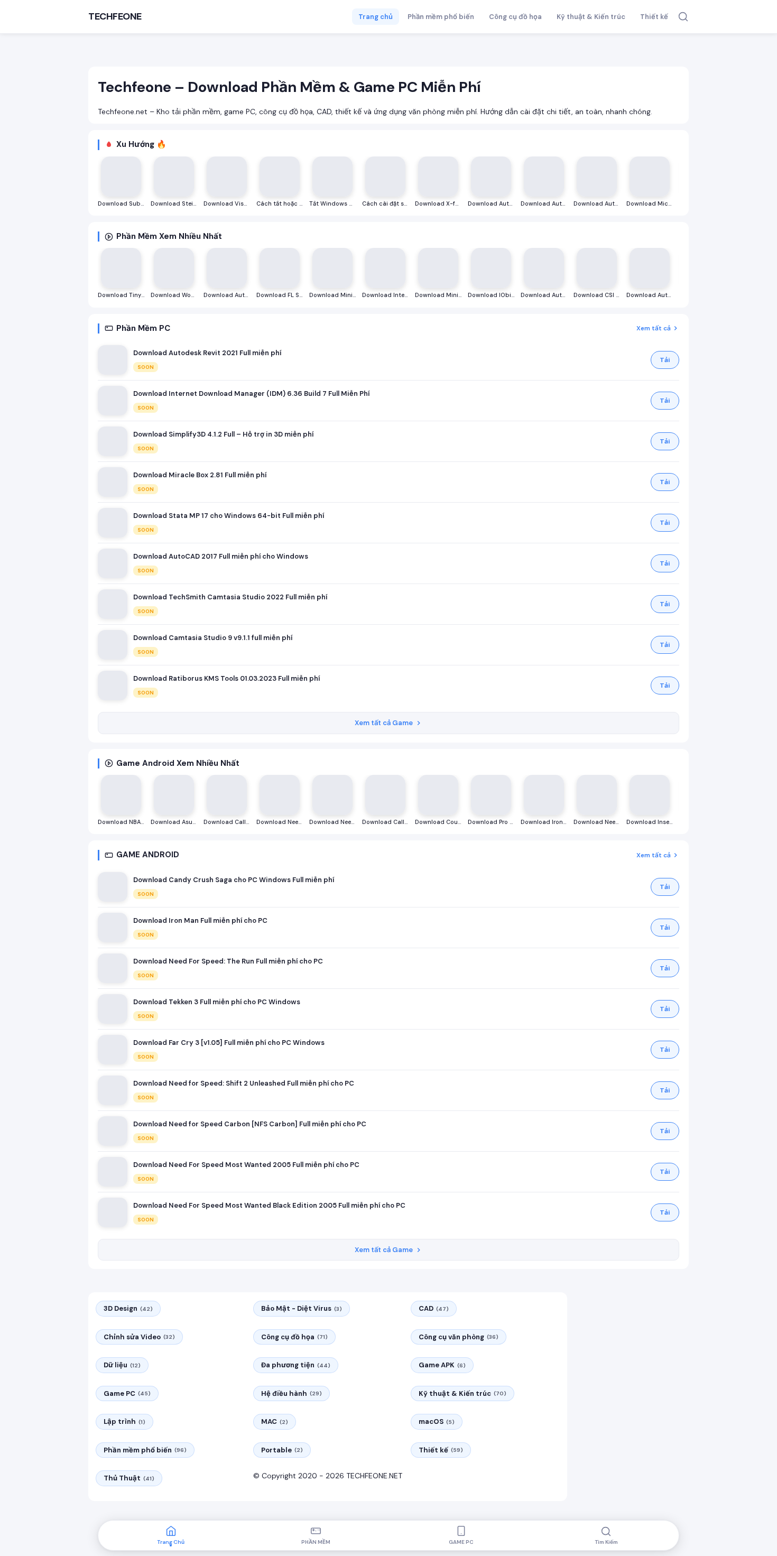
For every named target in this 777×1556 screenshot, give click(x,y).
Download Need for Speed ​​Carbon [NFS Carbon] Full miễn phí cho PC (249, 1123)
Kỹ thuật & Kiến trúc (591, 16)
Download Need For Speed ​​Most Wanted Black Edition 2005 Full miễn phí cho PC (269, 1205)
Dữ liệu (122, 1364)
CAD (434, 1308)
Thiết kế (654, 16)
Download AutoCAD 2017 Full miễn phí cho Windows (220, 556)
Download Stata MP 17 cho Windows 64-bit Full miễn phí (228, 515)
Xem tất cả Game (384, 722)
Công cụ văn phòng (458, 1336)
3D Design (128, 1308)
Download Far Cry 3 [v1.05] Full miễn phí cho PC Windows (229, 1042)
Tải (665, 360)
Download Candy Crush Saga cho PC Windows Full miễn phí (233, 879)
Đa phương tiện (295, 1364)
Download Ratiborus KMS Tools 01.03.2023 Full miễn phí (226, 678)
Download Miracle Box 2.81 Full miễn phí (199, 474)
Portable (282, 1450)
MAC (274, 1421)
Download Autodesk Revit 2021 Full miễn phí (207, 352)
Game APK (442, 1364)
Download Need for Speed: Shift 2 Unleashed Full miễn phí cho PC (243, 1083)
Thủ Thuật (129, 1478)
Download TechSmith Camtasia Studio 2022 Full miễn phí (230, 596)
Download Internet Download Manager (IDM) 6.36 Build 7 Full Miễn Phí (251, 393)
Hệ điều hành (291, 1393)
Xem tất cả (653, 328)
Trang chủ (375, 16)
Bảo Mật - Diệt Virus (301, 1308)
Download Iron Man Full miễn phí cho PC (200, 920)
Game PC (127, 1393)
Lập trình (124, 1421)
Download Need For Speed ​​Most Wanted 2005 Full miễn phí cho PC (246, 1164)
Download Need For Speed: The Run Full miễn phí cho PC (228, 961)
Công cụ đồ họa (515, 16)
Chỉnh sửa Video (139, 1336)
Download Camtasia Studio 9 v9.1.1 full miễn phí (212, 637)
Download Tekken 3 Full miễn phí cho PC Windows (216, 1001)
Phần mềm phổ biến (441, 16)
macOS (437, 1421)
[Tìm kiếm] (683, 16)
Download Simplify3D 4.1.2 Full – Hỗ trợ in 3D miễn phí (223, 434)
